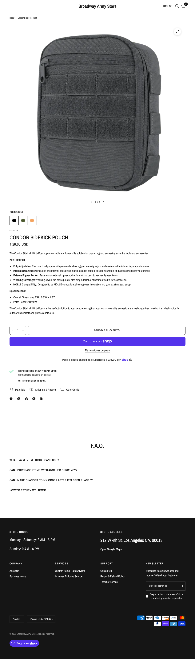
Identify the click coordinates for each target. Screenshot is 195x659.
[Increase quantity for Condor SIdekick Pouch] (23, 330)
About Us (14, 571)
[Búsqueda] (177, 6)
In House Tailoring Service (68, 576)
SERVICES (61, 563)
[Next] (104, 202)
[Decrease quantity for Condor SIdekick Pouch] (12, 330)
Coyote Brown (32, 220)
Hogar (12, 17)
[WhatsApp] (34, 399)
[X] (19, 399)
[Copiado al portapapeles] (42, 399)
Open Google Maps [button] (111, 549)
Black (14, 220)
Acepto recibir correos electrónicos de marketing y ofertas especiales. (166, 596)
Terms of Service (109, 582)
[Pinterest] (27, 399)
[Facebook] (12, 399)
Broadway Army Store (97, 6)
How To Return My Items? (28, 490)
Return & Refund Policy (112, 576)
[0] (182, 6)
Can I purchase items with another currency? (44, 470)
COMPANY (16, 563)
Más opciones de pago (97, 350)
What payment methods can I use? (34, 460)
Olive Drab (23, 220)
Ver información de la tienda (32, 380)
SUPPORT (106, 563)
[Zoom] (177, 31)
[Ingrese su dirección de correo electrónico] (181, 586)
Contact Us (106, 571)
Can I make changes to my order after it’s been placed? (51, 480)
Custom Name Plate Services (70, 571)
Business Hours (18, 576)
